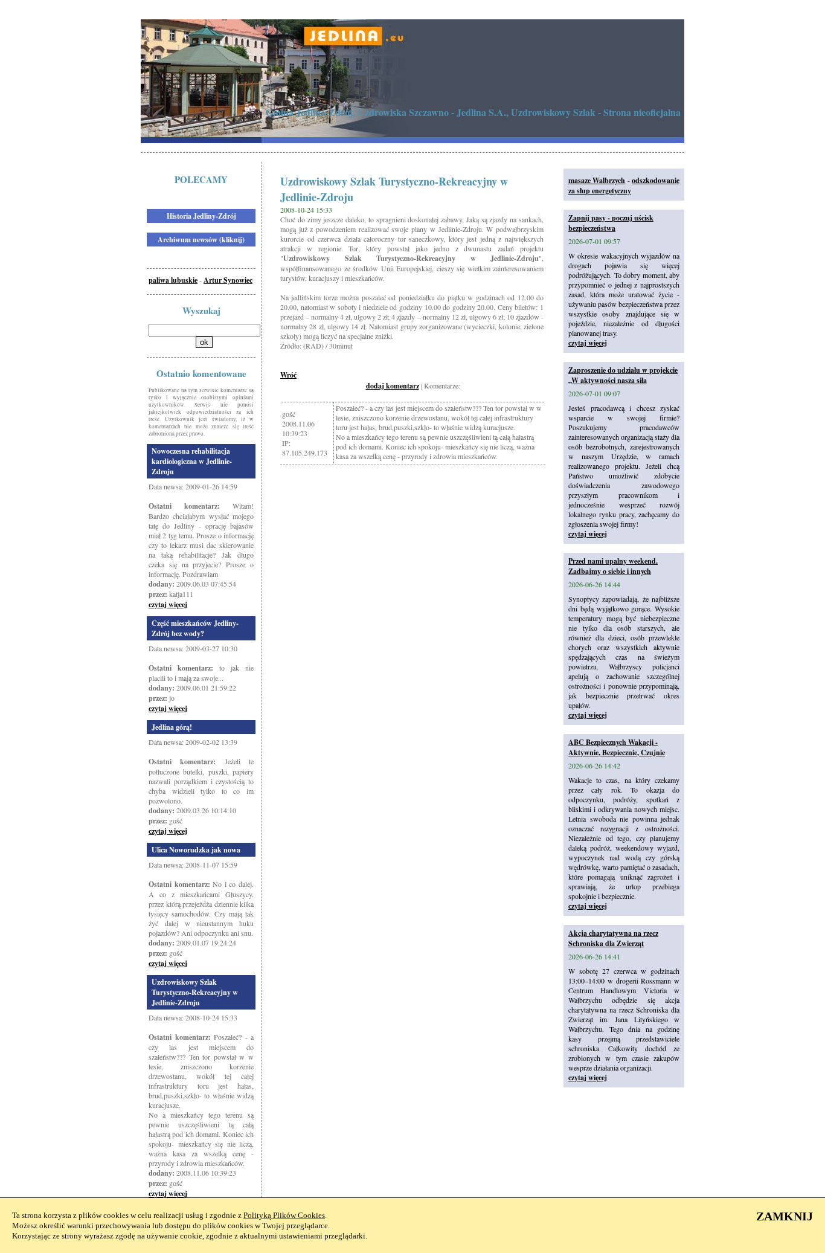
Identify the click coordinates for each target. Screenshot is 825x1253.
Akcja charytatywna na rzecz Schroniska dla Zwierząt (613, 938)
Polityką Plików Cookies (284, 1215)
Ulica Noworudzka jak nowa (196, 850)
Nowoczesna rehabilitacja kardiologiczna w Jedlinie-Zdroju (192, 461)
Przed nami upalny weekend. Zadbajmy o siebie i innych (613, 566)
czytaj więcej (168, 604)
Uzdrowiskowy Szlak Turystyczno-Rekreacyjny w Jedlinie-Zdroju (195, 992)
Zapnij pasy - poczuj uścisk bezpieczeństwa (610, 223)
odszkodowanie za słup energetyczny (623, 185)
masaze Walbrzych (596, 180)
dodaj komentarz (392, 386)
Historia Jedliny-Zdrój (201, 216)
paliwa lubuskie (173, 280)
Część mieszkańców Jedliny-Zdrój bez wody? (195, 628)
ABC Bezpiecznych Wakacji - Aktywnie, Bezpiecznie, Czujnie (616, 747)
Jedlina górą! (172, 727)
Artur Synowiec (228, 280)
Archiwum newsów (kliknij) (201, 239)
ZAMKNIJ (784, 1216)
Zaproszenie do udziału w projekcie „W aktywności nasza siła (623, 375)
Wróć (288, 375)
